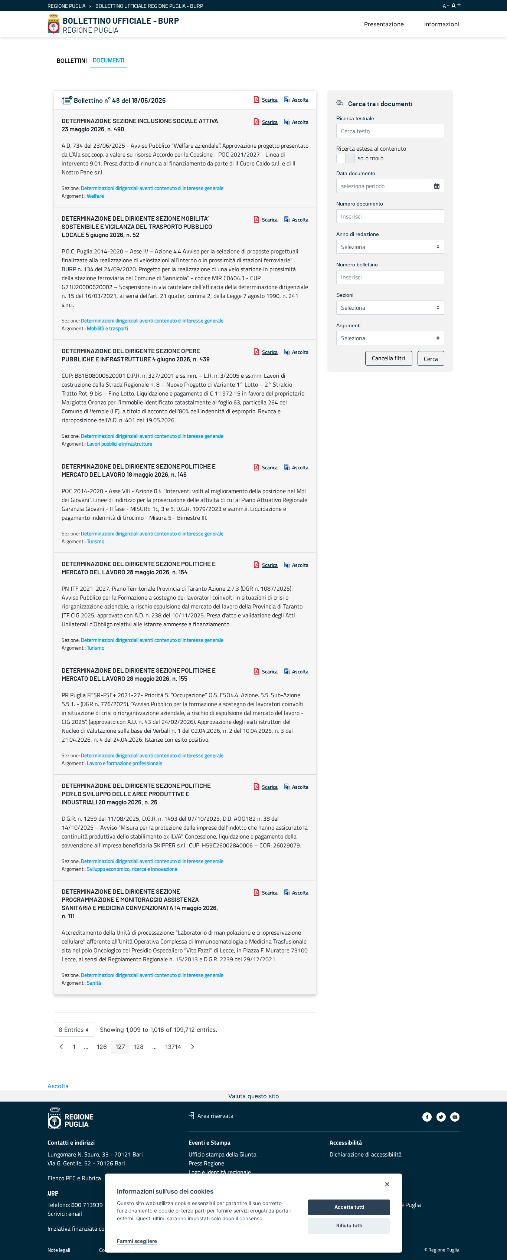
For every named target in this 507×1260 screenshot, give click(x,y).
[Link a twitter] (441, 1117)
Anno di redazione (357, 234)
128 (141, 1048)
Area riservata (215, 1115)
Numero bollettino (357, 264)
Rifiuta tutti (349, 1225)
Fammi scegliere (137, 1241)
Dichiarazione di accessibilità (366, 1154)
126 (104, 1048)
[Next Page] (192, 1047)
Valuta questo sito (253, 1096)
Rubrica (91, 1178)
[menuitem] (384, 24)
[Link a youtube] (454, 1117)
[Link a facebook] (427, 1117)
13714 (175, 1048)
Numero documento (359, 203)
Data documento (355, 173)
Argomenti (348, 325)
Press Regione (206, 1163)
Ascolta (300, 100)
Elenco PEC (62, 1178)
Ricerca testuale (355, 118)
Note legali (59, 1250)
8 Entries (77, 1031)
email (75, 1213)
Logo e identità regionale (220, 1172)
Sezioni (344, 295)
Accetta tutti (349, 1207)
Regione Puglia (66, 6)
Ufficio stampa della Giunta (222, 1154)
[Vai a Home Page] (54, 24)
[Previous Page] (61, 1047)
